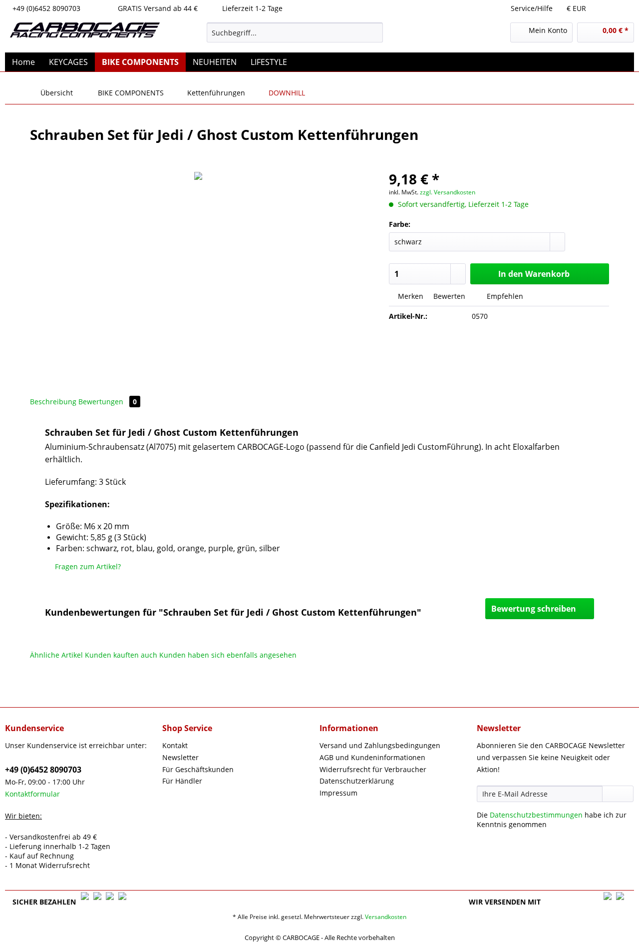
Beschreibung (53, 401)
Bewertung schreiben (533, 608)
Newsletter (180, 757)
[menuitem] (295, 37)
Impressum (338, 793)
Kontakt (175, 745)
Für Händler (182, 781)
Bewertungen (107, 401)
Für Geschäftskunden (198, 769)
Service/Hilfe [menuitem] (532, 8)
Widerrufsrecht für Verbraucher (373, 769)
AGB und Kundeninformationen (372, 757)
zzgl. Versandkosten (447, 192)
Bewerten (448, 296)
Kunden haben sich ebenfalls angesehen (228, 655)
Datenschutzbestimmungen (536, 815)
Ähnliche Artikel (56, 655)
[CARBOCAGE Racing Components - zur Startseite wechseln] (85, 34)
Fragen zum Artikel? (87, 566)
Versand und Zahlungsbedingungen (380, 745)
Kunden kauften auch (121, 655)
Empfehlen (504, 296)
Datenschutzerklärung (357, 781)
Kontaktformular (32, 794)
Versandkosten (385, 917)
